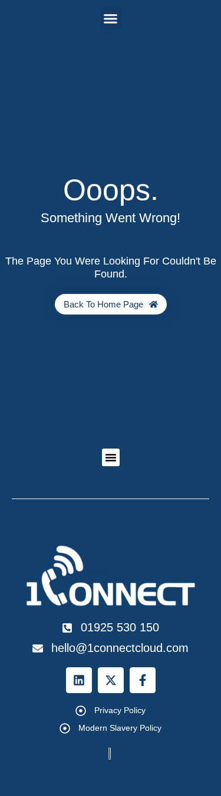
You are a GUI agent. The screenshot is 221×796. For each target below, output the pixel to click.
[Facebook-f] (143, 680)
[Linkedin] (79, 680)
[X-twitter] (111, 680)
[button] (111, 19)
